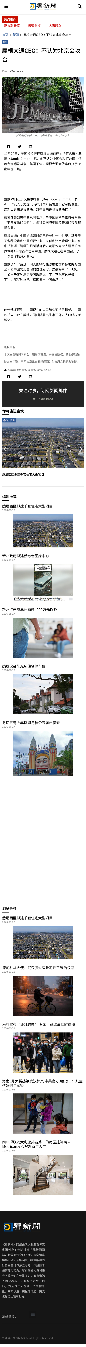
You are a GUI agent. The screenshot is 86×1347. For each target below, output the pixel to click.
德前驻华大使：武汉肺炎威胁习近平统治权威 (38, 967)
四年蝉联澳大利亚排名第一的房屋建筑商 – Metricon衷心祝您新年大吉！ (36, 1144)
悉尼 (5, 420)
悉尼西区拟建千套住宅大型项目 (23, 474)
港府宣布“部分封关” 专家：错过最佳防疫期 (38, 1024)
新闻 (16, 35)
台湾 (5, 42)
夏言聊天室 (12, 25)
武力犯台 (48, 370)
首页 (5, 35)
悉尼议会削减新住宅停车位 (23, 666)
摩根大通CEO (37, 370)
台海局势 (12, 370)
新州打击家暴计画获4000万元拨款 (29, 609)
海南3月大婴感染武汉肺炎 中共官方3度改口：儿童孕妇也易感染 (42, 1083)
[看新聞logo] (42, 9)
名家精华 (55, 25)
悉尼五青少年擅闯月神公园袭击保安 (31, 722)
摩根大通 (26, 370)
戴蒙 (19, 370)
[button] (8, 146)
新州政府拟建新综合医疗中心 (25, 555)
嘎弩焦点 (34, 25)
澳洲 (12, 420)
